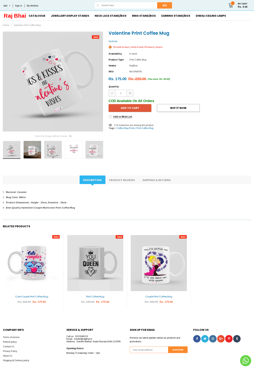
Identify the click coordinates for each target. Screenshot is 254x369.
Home (6, 25)
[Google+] (221, 338)
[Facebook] (197, 338)
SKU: (111, 71)
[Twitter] (205, 338)
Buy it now (178, 108)
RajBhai (113, 41)
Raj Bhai (15, 16)
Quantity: (114, 86)
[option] (53, 82)
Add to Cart (130, 108)
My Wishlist (32, 5)
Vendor (112, 65)
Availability (115, 54)
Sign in (18, 5)
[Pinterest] (229, 338)
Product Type (116, 59)
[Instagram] (213, 338)
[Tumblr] (237, 338)
